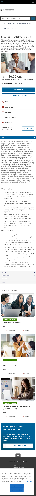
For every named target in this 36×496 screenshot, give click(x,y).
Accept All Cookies (16, 486)
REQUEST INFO (28, 128)
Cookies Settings (17, 490)
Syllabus (4, 272)
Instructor (4, 279)
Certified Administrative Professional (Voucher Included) (16, 407)
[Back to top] (18, 461)
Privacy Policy (28, 481)
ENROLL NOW (18, 89)
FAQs (3, 282)
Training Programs (10, 23)
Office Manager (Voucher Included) (16, 366)
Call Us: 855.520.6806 (8, 28)
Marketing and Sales (21, 23)
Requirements (6, 275)
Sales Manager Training (12, 323)
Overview (4, 137)
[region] (17, 481)
